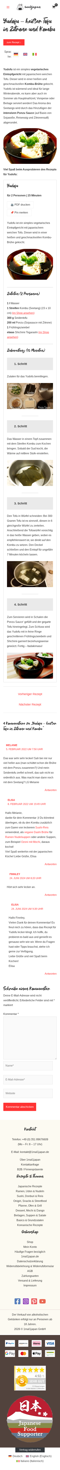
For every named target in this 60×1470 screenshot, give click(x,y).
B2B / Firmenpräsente (30, 1169)
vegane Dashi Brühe (36, 832)
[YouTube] (42, 1301)
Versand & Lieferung (30, 1280)
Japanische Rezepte (30, 1186)
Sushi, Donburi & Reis (30, 1196)
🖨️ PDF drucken (20, 204)
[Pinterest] (34, 1301)
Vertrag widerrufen (30, 1449)
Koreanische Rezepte (30, 1225)
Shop (30, 1242)
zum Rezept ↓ (14, 42)
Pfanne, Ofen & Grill (30, 1205)
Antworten (51, 790)
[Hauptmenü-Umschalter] (7, 7)
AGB (30, 1271)
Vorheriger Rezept (30, 694)
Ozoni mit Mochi (30, 841)
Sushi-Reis (41, 827)
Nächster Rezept (30, 704)
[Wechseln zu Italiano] (34, 54)
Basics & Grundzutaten (30, 1220)
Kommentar (11, 1014)
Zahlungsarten (30, 1275)
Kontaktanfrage (30, 1164)
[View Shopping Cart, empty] (53, 7)
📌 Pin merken (19, 212)
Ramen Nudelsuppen (17, 837)
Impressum (30, 1285)
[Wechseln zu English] (25, 54)
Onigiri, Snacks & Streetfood (30, 1201)
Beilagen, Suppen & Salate (30, 1215)
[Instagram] (25, 1301)
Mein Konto (30, 1246)
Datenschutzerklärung (30, 1261)
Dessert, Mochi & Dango (30, 1210)
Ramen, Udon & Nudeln (30, 1191)
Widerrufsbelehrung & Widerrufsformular (30, 1266)
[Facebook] (17, 1301)
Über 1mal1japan (30, 1159)
